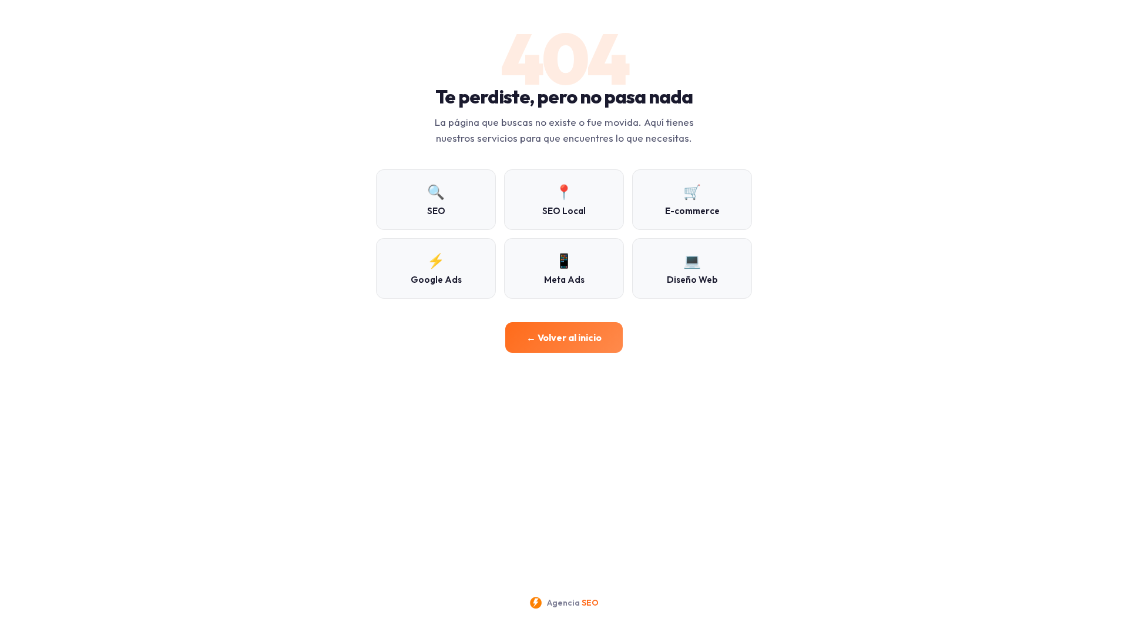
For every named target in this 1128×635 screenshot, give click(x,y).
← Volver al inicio (564, 337)
